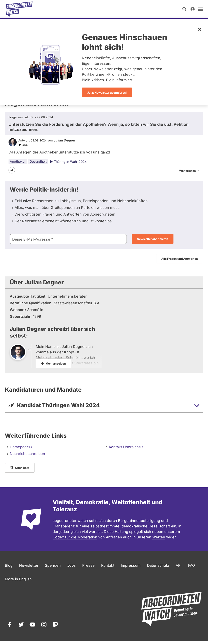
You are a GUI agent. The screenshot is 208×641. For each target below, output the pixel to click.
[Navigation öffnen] (200, 9)
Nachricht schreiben (27, 453)
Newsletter (28, 565)
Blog (9, 565)
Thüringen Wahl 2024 (70, 162)
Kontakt (124, 447)
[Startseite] (19, 9)
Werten (158, 537)
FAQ (191, 565)
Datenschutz (158, 565)
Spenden (53, 565)
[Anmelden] (192, 9)
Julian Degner (64, 140)
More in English (18, 579)
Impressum (131, 565)
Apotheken (18, 161)
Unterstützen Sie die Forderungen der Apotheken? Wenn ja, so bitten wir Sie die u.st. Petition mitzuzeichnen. (98, 127)
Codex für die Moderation (75, 537)
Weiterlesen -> (189, 170)
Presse (88, 565)
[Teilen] (12, 170)
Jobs (71, 565)
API (179, 565)
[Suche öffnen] (184, 9)
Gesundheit (38, 161)
